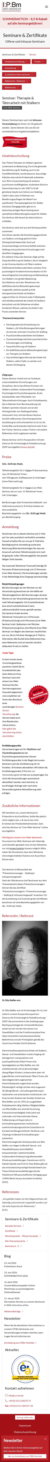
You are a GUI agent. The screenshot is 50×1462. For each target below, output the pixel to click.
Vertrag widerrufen (25, 1417)
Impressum (25, 1425)
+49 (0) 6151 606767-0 (19, 1400)
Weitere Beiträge (12, 1311)
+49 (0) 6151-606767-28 (19, 1405)
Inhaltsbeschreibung (14, 61)
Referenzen (10, 87)
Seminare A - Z (12, 1246)
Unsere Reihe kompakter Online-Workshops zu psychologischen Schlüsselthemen (20, 1288)
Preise (37, 61)
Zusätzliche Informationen (17, 74)
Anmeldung (10, 68)
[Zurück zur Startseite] (11, 6)
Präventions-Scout (13, 1266)
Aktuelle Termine (13, 1225)
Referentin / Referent (15, 81)
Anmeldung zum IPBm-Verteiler (19, 1342)
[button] (46, 6)
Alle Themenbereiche (15, 1241)
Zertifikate (10, 1231)
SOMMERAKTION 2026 (16, 1275)
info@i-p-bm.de (15, 1395)
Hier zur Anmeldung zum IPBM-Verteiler (25, 1456)
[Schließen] (45, 1439)
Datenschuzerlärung (25, 1431)
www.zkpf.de (28, 447)
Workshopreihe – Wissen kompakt (21, 1236)
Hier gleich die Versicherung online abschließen (11, 732)
